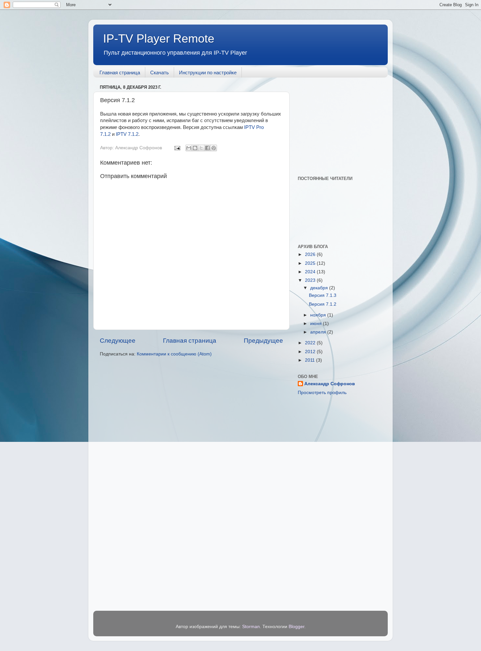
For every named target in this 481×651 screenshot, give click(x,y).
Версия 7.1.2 (322, 304)
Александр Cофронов (329, 383)
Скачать (159, 72)
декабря (319, 287)
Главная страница (119, 72)
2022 (311, 342)
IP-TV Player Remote (158, 38)
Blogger (296, 626)
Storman (251, 626)
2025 (311, 263)
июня (316, 323)
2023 (311, 280)
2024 (311, 271)
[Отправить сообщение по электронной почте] (177, 147)
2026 (311, 254)
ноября (318, 315)
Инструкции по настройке (208, 72)
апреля (318, 332)
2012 (311, 351)
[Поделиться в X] (201, 148)
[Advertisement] (339, 123)
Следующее (117, 340)
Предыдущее (263, 340)
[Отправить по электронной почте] (189, 148)
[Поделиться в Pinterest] (213, 148)
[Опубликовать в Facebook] (207, 148)
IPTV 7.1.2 (127, 134)
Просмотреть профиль (322, 392)
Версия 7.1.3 (322, 295)
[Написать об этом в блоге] (195, 148)
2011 (310, 360)
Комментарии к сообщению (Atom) (174, 354)
